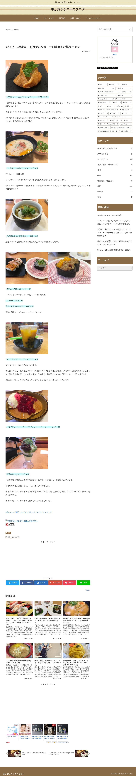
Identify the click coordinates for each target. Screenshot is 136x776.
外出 (114, 170)
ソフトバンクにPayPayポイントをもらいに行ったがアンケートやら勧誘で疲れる (114, 222)
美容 (114, 197)
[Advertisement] (48, 37)
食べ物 (114, 192)
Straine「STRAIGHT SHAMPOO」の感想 (113, 250)
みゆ (115, 54)
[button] (131, 29)
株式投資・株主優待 (114, 181)
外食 (9, 533)
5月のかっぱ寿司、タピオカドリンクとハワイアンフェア (29, 512)
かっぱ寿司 (16, 537)
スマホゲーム (114, 159)
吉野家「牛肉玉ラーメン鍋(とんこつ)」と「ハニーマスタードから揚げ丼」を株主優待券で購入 (114, 232)
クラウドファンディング (114, 149)
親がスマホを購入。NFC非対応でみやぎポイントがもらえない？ (114, 243)
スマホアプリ (114, 154)
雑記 (114, 186)
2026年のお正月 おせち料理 (109, 215)
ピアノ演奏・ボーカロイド (114, 165)
